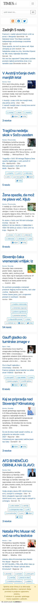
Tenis (8, 346)
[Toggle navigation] (33, 4)
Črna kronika (12, 140)
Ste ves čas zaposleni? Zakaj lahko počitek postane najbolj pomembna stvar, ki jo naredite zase (18, 60)
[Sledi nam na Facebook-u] (18, 21)
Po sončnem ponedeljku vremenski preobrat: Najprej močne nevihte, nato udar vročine (18, 289)
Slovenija (10, 266)
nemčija (25, 505)
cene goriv (30, 574)
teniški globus (26, 381)
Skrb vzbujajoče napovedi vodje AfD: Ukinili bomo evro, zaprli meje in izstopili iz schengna (18, 498)
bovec (11, 235)
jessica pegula (13, 381)
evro (21, 513)
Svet (9, 82)
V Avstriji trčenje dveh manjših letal (18, 75)
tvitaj (24, 116)
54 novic (7, 327)
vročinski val (11, 323)
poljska (28, 581)
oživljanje (21, 239)
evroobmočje (11, 513)
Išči (33, 12)
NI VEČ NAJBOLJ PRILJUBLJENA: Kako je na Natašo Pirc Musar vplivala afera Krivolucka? (18, 566)
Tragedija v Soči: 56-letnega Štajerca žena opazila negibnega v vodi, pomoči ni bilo (18, 160)
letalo (19, 112)
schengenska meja (16, 509)
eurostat (19, 574)
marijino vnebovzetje (20, 304)
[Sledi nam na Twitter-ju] (24, 21)
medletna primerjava (15, 581)
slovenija (8, 574)
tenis (31, 377)
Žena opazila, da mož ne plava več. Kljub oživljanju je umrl (18, 199)
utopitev (10, 173)
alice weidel (15, 505)
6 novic (6, 389)
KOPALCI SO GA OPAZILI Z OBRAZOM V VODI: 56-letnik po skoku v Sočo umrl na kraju (18, 227)
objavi (16, 116)
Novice (4, 82)
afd (28, 509)
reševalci (28, 235)
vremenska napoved (20, 308)
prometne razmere (19, 315)
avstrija (10, 112)
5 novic (6, 184)
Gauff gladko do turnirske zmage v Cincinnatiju (15, 341)
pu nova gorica (19, 177)
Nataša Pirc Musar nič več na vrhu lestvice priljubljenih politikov (18, 535)
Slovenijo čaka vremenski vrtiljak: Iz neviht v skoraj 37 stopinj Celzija (17, 263)
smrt (19, 173)
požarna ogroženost (20, 312)
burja (28, 319)
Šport (4, 346)
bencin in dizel (25, 577)
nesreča (28, 112)
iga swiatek (22, 377)
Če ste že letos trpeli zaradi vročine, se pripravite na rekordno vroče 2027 (17, 434)
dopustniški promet (15, 319)
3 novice (6, 120)
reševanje (28, 173)
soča (8, 177)
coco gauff (10, 377)
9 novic (6, 246)
